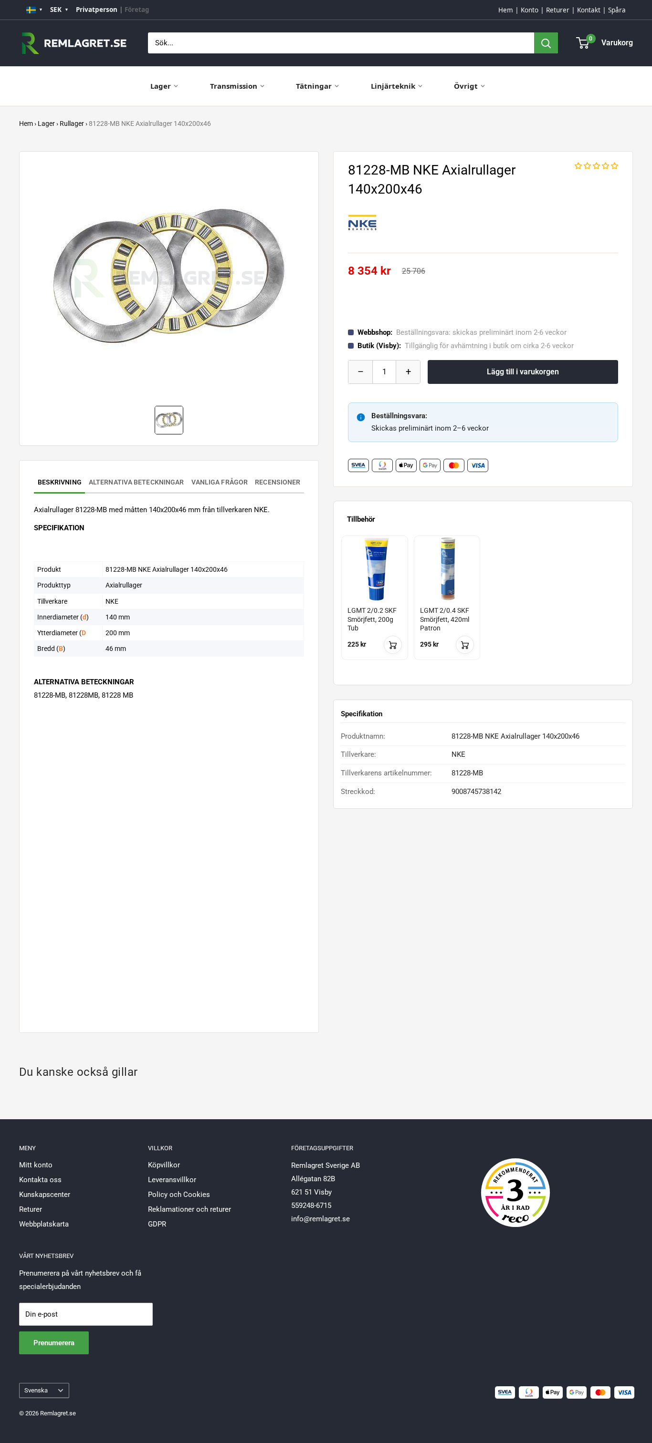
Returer (557, 10)
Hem (505, 10)
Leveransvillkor (172, 1179)
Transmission (233, 86)
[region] (483, 606)
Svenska (36, 1390)
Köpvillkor (164, 1165)
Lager (160, 86)
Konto (529, 10)
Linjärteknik (393, 86)
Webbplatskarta (44, 1224)
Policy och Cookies (179, 1194)
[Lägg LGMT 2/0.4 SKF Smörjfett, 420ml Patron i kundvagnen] (465, 645)
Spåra (617, 10)
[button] (596, 166)
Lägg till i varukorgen (523, 371)
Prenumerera (53, 1343)
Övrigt (466, 86)
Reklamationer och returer (189, 1209)
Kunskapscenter (44, 1194)
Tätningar (314, 86)
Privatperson (96, 9)
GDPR (157, 1224)
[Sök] (546, 42)
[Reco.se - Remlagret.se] (515, 1182)
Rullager (72, 123)
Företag (137, 9)
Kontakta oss (40, 1179)
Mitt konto (36, 1165)
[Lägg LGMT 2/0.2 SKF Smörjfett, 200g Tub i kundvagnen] (393, 645)
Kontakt (588, 10)
